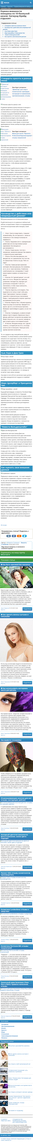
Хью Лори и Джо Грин (11, 31)
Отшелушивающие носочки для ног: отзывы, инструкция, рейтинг (16, 799)
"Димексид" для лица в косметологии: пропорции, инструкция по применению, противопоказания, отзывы (21, 93)
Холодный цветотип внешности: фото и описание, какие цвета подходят (14, 836)
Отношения (5, 1034)
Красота (3, 609)
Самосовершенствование (9, 1036)
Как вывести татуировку (11, 740)
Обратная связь (6, 1120)
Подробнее (27, 609)
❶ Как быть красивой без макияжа (15, 564)
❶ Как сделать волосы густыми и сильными (15, 615)
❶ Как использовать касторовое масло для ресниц (14, 689)
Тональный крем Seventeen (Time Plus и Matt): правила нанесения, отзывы (15, 984)
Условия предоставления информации (13, 1139)
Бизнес (3, 1028)
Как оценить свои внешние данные (15, 36)
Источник (4, 525)
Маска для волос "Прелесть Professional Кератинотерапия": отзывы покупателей (22, 135)
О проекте (4, 1119)
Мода (3, 1032)
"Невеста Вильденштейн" (12, 35)
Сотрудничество (18, 1119)
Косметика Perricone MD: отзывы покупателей (14, 947)
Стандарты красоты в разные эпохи (15, 25)
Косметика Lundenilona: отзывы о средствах (15, 910)
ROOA (6, 2)
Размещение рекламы (19, 1120)
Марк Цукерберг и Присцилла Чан (15, 33)
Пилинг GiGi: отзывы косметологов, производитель (16, 874)
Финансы (4, 1038)
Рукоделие (4, 1024)
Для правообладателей (20, 1122)
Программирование (7, 1026)
